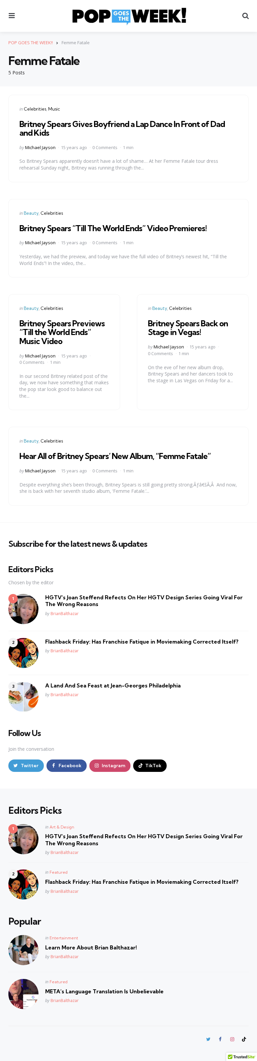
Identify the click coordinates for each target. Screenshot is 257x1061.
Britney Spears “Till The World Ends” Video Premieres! (113, 228)
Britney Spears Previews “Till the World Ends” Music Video (62, 332)
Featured (59, 872)
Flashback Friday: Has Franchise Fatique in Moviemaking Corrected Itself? (142, 641)
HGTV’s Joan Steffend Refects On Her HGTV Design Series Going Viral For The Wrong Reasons (144, 601)
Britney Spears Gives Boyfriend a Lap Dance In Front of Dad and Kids (122, 128)
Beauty (31, 213)
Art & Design (62, 827)
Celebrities (35, 109)
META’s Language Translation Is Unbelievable (104, 991)
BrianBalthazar (65, 613)
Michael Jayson (40, 147)
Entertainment (64, 937)
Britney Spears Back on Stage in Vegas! (188, 327)
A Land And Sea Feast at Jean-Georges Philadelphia (113, 685)
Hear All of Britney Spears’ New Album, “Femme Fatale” (115, 456)
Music (54, 109)
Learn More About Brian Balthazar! (91, 947)
